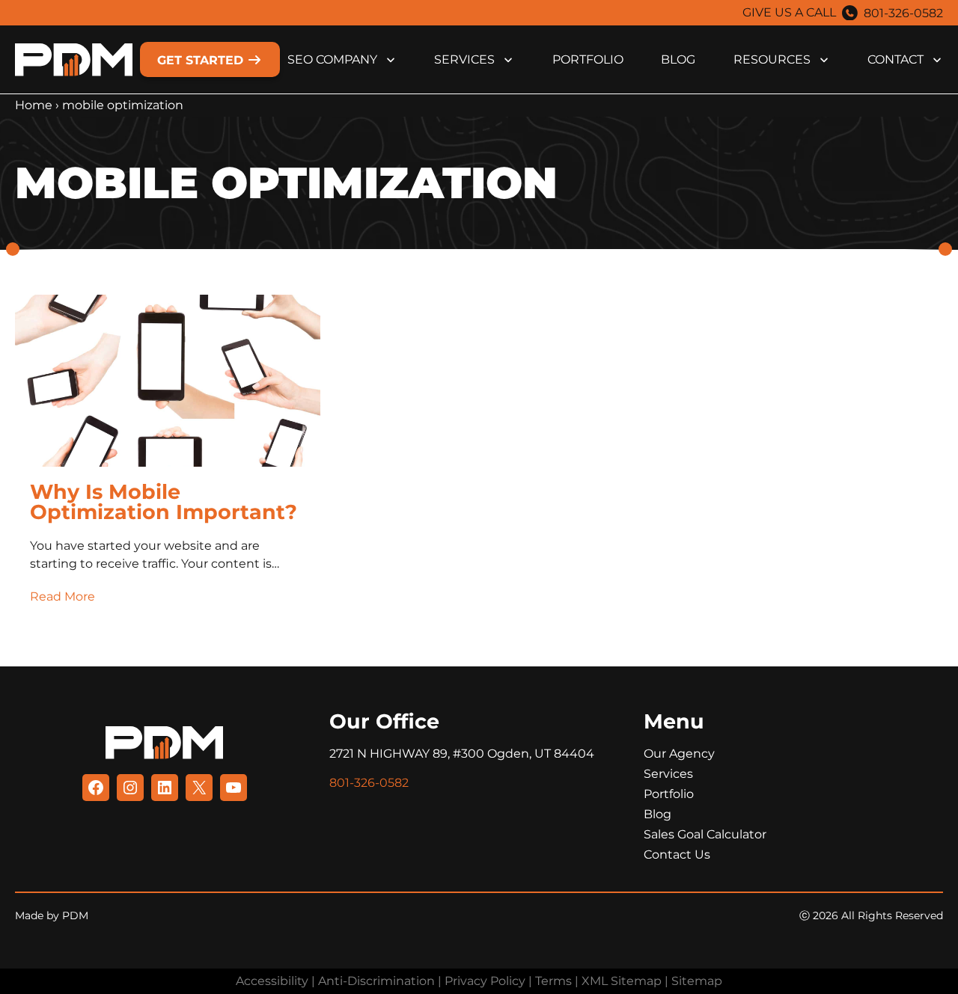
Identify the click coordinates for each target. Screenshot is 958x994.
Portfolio (587, 59)
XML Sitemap (622, 981)
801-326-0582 (903, 13)
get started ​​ (202, 60)
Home (33, 105)
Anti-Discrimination (376, 981)
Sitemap (696, 981)
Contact (895, 59)
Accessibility (272, 981)
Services (464, 59)
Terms (553, 981)
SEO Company (332, 59)
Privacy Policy (485, 981)
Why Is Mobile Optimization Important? (163, 502)
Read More (62, 596)
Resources (772, 59)
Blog (678, 59)
